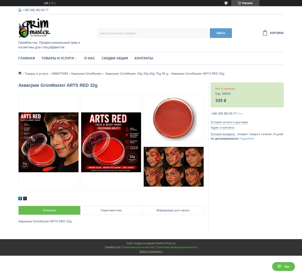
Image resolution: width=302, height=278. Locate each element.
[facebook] (20, 199)
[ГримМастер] (57, 28)
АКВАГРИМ (60, 73)
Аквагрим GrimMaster (86, 73)
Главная (26, 58)
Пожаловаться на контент (138, 247)
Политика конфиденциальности (177, 247)
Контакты (144, 58)
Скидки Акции (115, 58)
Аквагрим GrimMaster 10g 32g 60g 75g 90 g (136, 73)
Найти (221, 33)
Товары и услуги (58, 58)
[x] (25, 199)
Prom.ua (170, 243)
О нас (89, 58)
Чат (287, 266)
